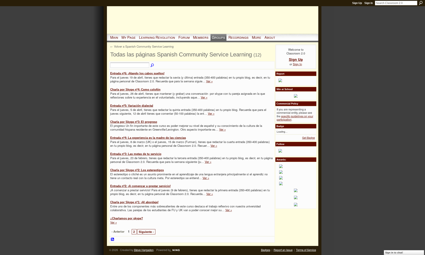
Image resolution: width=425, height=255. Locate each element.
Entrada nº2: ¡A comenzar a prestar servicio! (140, 186)
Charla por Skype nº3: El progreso (133, 122)
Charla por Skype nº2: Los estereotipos (137, 170)
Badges (265, 250)
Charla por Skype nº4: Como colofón (135, 89)
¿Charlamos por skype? (126, 218)
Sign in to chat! (394, 252)
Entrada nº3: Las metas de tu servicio (135, 154)
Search (421, 3)
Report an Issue (283, 250)
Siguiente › (146, 232)
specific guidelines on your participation (295, 118)
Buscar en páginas (153, 66)
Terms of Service (306, 250)
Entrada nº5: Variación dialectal (131, 105)
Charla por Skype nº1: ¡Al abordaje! (134, 202)
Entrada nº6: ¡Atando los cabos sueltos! (137, 73)
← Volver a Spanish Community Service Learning (142, 46)
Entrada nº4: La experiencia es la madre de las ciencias (148, 137)
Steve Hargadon (144, 250)
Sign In (368, 3)
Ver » (209, 81)
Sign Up (357, 3)
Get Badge (308, 137)
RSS (113, 239)
